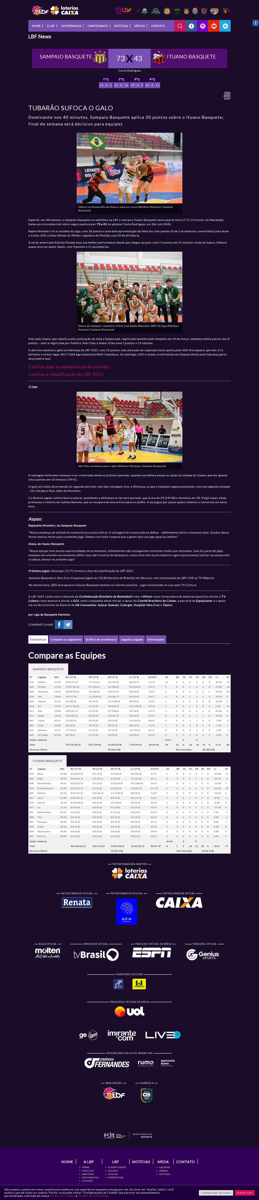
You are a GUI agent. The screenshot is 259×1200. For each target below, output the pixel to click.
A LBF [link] (51, 25)
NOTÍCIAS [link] (164, 1174)
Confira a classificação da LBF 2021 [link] (66, 374)
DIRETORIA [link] (88, 1174)
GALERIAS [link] (164, 1167)
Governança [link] (71, 25)
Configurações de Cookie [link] (216, 1192)
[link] (54, 10)
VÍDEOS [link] (163, 1170)
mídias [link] (139, 25)
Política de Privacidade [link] (93, 1195)
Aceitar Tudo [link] (244, 1192)
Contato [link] (158, 25)
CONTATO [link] (87, 1180)
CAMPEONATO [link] (98, 25)
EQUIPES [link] (113, 1170)
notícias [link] (121, 25)
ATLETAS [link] (113, 1174)
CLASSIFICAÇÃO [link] (117, 1167)
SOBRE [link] (86, 1167)
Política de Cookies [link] (62, 1195)
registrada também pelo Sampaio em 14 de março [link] (155, 338)
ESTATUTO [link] (88, 1170)
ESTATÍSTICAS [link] (115, 1177)
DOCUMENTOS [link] (90, 1177)
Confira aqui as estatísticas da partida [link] (68, 366)
